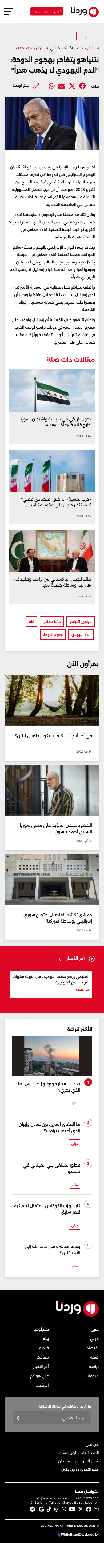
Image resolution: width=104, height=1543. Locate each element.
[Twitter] (72, 86)
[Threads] (56, 1509)
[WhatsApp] (64, 1509)
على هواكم (39, 1375)
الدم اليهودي (80, 635)
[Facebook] (82, 86)
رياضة (94, 1366)
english (40, 11)
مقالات (43, 1357)
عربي (58, 11)
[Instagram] (96, 1509)
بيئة (46, 1338)
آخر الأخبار (41, 1366)
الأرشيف (42, 1385)
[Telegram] (32, 1509)
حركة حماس (52, 622)
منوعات (92, 1375)
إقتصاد (93, 1347)
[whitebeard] (67, 1534)
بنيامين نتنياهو (81, 622)
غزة (31, 622)
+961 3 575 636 (87, 1498)
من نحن (92, 1444)
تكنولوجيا (41, 1329)
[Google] (41, 1509)
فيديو (44, 1347)
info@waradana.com (51, 1498)
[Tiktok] (49, 1509)
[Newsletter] (18, 1418)
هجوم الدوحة (53, 635)
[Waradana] (77, 1315)
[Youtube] (72, 1509)
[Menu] (8, 13)
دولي (87, 36)
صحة (94, 1357)
